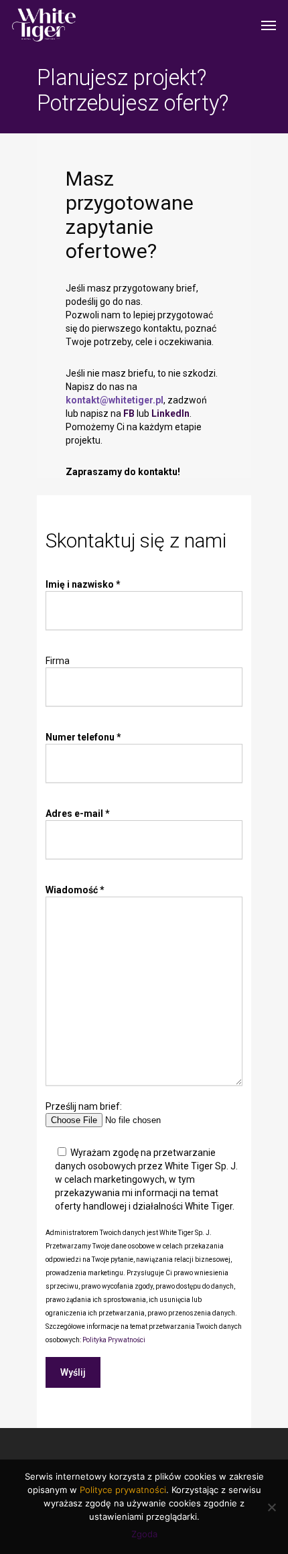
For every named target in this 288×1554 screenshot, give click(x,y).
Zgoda (144, 1534)
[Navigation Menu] (268, 24)
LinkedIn (170, 413)
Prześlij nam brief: (84, 1106)
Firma (58, 660)
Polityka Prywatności (113, 1340)
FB (129, 413)
